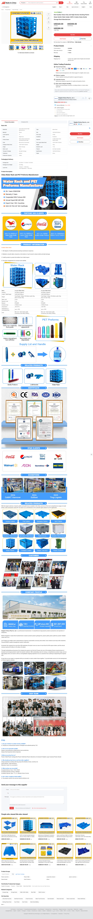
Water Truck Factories (40, 898)
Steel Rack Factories (18, 898)
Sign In (56, 115)
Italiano (39, 910)
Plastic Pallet (26, 877)
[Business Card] (89, 128)
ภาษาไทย (68, 910)
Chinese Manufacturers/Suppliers (30, 909)
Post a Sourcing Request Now (39, 808)
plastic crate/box (72, 877)
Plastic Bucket (4, 879)
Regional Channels (62, 909)
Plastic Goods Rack (71, 898)
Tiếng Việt (78, 910)
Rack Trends (24, 902)
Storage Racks (14, 892)
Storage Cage (5, 892)
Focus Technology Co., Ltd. (38, 913)
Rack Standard (51, 898)
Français (28, 910)
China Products (20, 909)
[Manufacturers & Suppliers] (8, 2)
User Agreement (54, 913)
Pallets (21, 9)
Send (12, 808)
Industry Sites (55, 909)
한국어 (57, 910)
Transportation (8, 9)
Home (2, 9)
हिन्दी (65, 910)
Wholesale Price (48, 909)
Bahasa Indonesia (84, 910)
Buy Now (73, 34)
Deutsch (44, 910)
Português (24, 910)
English (14, 910)
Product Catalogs (20, 874)
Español (18, 910)
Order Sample (78, 42)
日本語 (61, 910)
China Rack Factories (6, 898)
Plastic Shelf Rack (81, 898)
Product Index (70, 909)
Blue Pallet (33, 892)
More (2, 904)
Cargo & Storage (15, 9)
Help (67, 7)
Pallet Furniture (41, 892)
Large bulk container (50, 877)
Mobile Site (76, 909)
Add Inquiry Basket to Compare (26, 52)
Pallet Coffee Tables (24, 892)
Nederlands (49, 910)
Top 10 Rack (16, 902)
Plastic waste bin (5, 877)
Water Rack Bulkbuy (34, 902)
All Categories (6, 7)
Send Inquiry (63, 38)
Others (47, 879)
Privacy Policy (66, 913)
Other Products (27, 879)
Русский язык (34, 910)
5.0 (75, 124)
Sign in (90, 3)
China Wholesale (41, 909)
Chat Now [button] (83, 38)
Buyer (60, 7)
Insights (80, 909)
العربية (54, 910)
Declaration (60, 913)
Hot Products (13, 909)
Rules (91, 7)
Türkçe (73, 910)
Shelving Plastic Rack (6, 902)
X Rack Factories (29, 898)
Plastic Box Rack (60, 898)
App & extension (75, 7)
